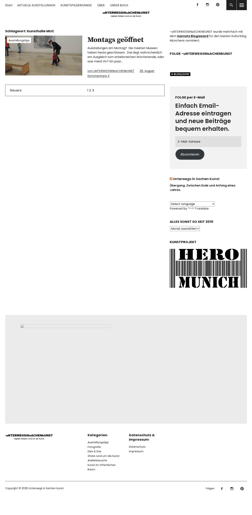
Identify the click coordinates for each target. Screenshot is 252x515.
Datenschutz (137, 447)
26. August (147, 71)
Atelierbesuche (97, 460)
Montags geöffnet (115, 39)
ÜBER (101, 5)
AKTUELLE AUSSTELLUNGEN (36, 5)
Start (9, 5)
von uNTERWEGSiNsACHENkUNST (110, 71)
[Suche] (231, 5)
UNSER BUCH (119, 5)
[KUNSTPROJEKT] (208, 289)
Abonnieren (189, 154)
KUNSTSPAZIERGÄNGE (76, 5)
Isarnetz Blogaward (192, 36)
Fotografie (94, 447)
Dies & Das (94, 451)
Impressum (136, 451)
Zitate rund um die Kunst (104, 456)
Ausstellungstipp (19, 40)
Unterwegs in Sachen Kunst (196, 179)
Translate (202, 208)
